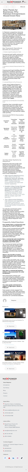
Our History (6, 387)
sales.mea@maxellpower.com (12, 410)
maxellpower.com (13, 172)
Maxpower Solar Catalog (12, 219)
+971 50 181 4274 (9, 413)
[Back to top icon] (26, 470)
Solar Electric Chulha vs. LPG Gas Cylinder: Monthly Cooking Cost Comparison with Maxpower (13, 363)
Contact (5, 396)
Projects (5, 393)
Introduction (6, 385)
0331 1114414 (8, 436)
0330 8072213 (8, 448)
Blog (4, 390)
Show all (23, 7)
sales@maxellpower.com (11, 430)
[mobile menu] (2, 2)
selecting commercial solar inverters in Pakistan (11, 213)
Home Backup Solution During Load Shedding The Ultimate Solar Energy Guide (13, 321)
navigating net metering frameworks (13, 215)
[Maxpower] (14, 2)
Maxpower (13, 300)
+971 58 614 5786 (9, 415)
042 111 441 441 (8, 433)
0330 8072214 (8, 451)
